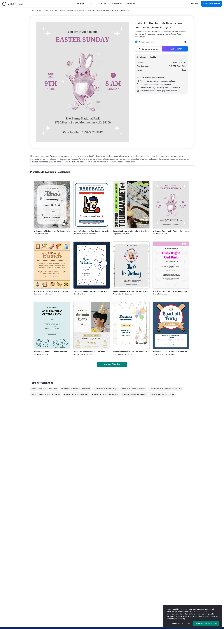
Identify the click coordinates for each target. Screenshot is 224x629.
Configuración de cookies (179, 623)
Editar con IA (176, 49)
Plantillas (102, 3)
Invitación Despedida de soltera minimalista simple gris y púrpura (171, 291)
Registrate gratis (211, 3)
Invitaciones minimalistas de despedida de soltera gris (52, 231)
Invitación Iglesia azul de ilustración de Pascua (52, 352)
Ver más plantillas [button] (112, 364)
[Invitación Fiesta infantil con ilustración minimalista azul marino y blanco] (92, 265)
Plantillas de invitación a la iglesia (44, 389)
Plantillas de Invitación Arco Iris (162, 394)
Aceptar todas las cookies (206, 623)
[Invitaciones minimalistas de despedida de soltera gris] (52, 204)
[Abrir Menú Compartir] (185, 41)
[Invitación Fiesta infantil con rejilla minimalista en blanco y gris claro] (131, 265)
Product (80, 3)
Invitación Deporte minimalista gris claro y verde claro (131, 231)
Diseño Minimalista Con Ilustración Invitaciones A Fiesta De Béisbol (92, 231)
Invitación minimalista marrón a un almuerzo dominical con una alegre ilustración (52, 291)
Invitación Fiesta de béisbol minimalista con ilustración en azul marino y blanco (171, 352)
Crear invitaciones (51, 10)
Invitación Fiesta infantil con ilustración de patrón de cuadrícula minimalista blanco (131, 352)
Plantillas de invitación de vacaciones (75, 389)
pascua (81, 10)
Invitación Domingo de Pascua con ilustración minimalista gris (171, 231)
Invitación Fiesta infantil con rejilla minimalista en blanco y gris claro (131, 291)
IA (91, 3)
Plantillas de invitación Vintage (105, 389)
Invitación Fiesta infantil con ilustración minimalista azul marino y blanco (92, 291)
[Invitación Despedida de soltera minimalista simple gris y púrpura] (171, 265)
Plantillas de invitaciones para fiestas (46, 394)
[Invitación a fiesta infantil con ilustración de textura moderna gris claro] (92, 325)
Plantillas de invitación (68, 10)
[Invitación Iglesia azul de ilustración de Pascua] (52, 325)
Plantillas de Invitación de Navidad (105, 394)
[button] (148, 48)
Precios (131, 3)
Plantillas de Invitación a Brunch (134, 389)
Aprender (117, 3)
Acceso (194, 3)
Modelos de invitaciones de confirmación (166, 389)
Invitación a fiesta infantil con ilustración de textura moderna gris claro (92, 352)
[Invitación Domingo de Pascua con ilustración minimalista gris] (171, 204)
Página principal (36, 10)
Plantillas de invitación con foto (76, 394)
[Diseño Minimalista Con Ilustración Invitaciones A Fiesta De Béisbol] (92, 204)
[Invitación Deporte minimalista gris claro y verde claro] (131, 204)
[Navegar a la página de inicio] (12, 4)
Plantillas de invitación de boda (134, 394)
